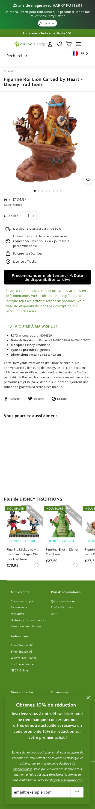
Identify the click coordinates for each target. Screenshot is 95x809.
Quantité (11, 216)
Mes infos (17, 614)
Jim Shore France (22, 664)
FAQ (53, 614)
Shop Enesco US (22, 652)
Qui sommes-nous (63, 601)
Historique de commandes (28, 620)
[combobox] (80, 53)
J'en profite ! (47, 23)
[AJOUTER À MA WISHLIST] (36, 481)
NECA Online (19, 670)
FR (82, 53)
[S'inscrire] (77, 792)
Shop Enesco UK (22, 645)
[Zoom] (88, 179)
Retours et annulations (26, 626)
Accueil (8, 71)
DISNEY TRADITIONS (41, 499)
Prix (8, 199)
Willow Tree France (24, 658)
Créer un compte (22, 601)
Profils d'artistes (62, 607)
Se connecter (20, 607)
